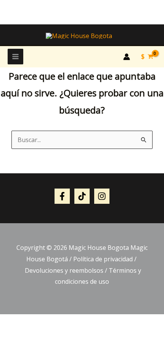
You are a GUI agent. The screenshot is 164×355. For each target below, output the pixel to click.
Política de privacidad (103, 259)
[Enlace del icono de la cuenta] (126, 56)
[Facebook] (62, 196)
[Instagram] (101, 196)
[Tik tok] (82, 196)
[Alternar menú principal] (15, 56)
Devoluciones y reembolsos (63, 270)
